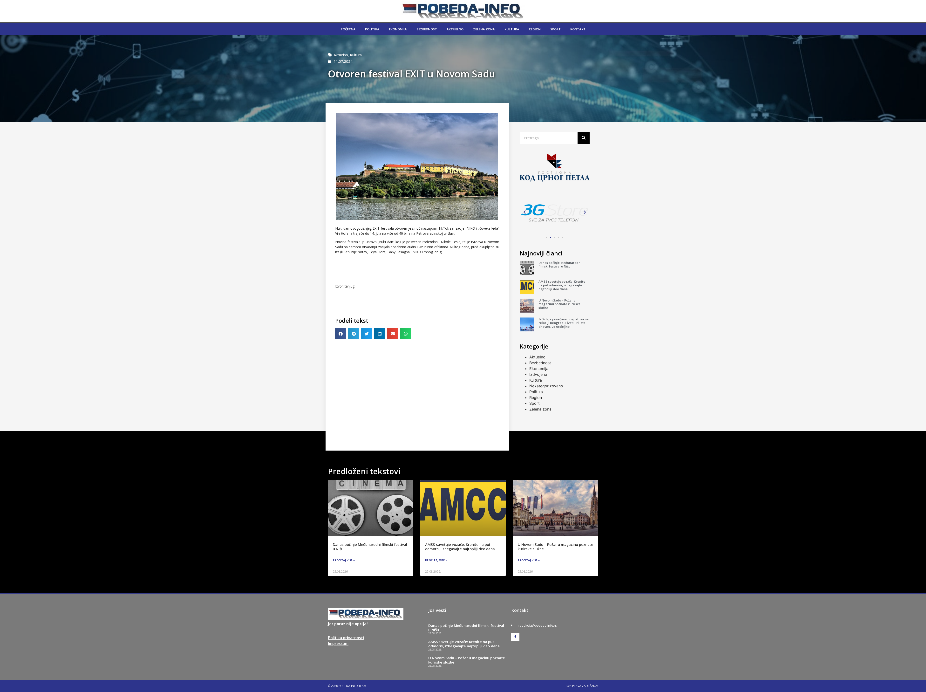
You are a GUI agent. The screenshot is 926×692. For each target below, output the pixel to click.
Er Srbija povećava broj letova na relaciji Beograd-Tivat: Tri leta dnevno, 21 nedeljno (563, 323)
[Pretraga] (584, 138)
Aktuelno (455, 29)
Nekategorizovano (546, 386)
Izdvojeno (538, 374)
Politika (372, 29)
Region (535, 29)
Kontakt (578, 29)
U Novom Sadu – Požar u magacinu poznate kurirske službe (559, 304)
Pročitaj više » (344, 560)
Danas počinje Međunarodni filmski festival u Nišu (559, 264)
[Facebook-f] (515, 637)
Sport (555, 29)
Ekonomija (398, 29)
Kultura (511, 29)
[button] (340, 333)
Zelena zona (484, 29)
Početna (348, 29)
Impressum (338, 643)
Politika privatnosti (346, 637)
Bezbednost (426, 29)
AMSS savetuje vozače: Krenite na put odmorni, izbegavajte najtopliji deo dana (561, 285)
